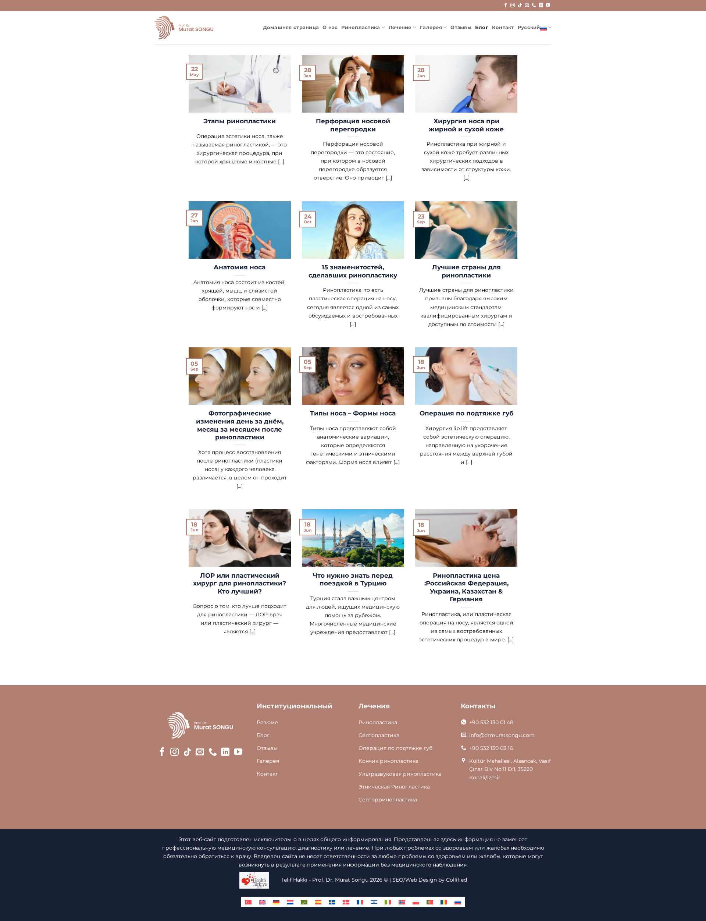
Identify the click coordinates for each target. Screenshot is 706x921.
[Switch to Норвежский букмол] (402, 902)
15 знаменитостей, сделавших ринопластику (353, 271)
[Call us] (534, 5)
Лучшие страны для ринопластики (466, 271)
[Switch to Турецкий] (248, 902)
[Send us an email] (527, 5)
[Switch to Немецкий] (276, 902)
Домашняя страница (291, 27)
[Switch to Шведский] (332, 902)
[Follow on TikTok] (520, 5)
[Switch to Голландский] (290, 902)
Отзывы (460, 27)
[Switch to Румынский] (444, 902)
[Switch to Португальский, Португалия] (430, 902)
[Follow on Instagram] (512, 5)
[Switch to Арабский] (304, 902)
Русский (529, 27)
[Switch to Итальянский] (388, 902)
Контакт (503, 27)
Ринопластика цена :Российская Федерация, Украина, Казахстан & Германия (466, 587)
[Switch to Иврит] (374, 902)
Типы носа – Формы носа (353, 413)
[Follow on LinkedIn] (541, 5)
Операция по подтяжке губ (466, 413)
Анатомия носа (239, 267)
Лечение (400, 27)
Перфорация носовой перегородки (353, 125)
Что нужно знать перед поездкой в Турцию (353, 579)
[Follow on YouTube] (548, 5)
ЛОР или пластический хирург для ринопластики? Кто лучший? (239, 583)
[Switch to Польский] (416, 902)
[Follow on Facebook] (505, 5)
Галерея (431, 27)
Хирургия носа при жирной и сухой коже (466, 125)
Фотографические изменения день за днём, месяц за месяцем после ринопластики (240, 425)
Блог (481, 27)
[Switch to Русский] (458, 902)
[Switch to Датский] (346, 902)
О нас (330, 27)
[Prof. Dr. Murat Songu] (183, 28)
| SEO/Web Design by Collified (428, 879)
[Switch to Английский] (262, 902)
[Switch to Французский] (360, 902)
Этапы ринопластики (239, 121)
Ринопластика (360, 27)
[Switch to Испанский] (318, 902)
